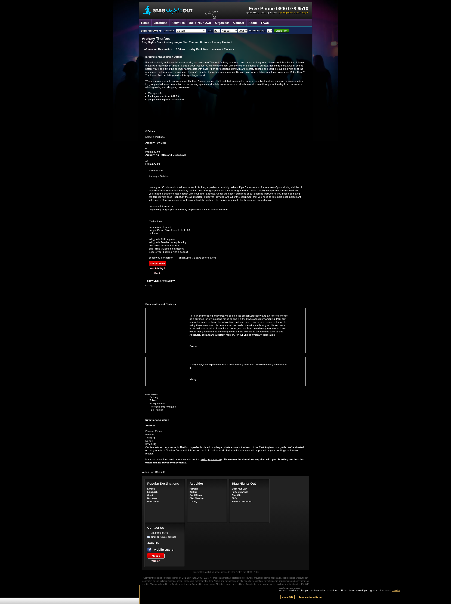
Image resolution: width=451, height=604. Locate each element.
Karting (193, 492)
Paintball (194, 489)
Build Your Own (239, 489)
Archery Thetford (168, 10)
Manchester (153, 501)
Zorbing (193, 501)
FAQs (234, 498)
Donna (193, 346)
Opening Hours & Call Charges (293, 12)
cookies (396, 590)
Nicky (193, 379)
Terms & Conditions (242, 501)
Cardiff (150, 495)
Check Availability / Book (157, 264)
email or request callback (163, 537)
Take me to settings (310, 597)
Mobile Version (155, 556)
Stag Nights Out (151, 42)
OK (287, 597)
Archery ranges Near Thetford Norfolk (186, 42)
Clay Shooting (196, 498)
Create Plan (281, 31)
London (151, 489)
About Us (236, 495)
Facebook (150, 550)
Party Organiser (240, 492)
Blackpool (152, 498)
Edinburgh (152, 492)
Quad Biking (196, 495)
